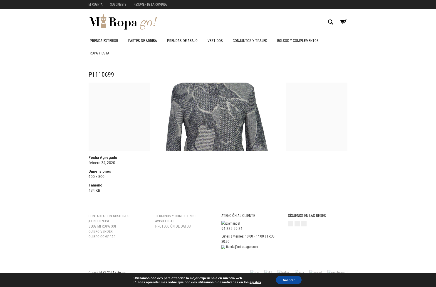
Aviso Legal (164, 221)
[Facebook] (297, 223)
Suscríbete (118, 4)
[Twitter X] (304, 223)
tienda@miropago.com (242, 247)
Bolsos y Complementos (298, 41)
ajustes (255, 282)
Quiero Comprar (102, 237)
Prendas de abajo (182, 41)
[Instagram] (290, 223)
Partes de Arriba (142, 41)
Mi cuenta (96, 4)
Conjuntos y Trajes (250, 41)
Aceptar (289, 280)
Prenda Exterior (104, 41)
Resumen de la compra (150, 4)
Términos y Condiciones (175, 216)
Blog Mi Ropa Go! (102, 226)
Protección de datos (173, 226)
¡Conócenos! (99, 221)
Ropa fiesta (99, 53)
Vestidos (215, 41)
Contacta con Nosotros (109, 216)
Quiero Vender (101, 231)
